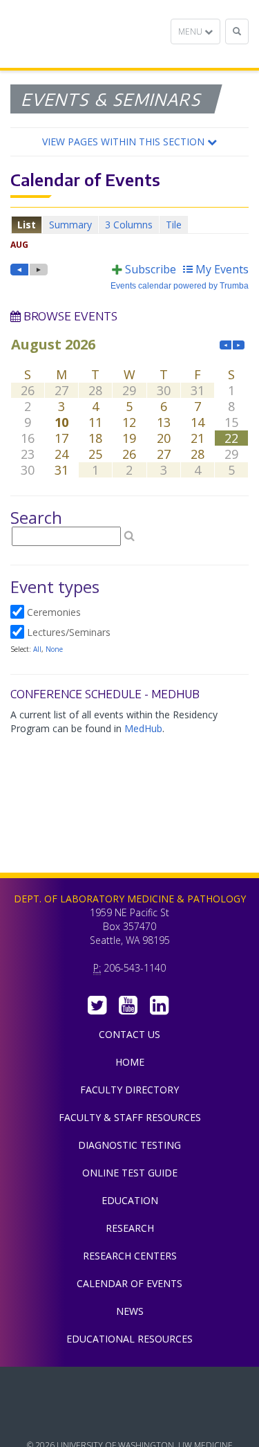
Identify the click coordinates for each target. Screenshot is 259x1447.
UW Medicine (130, 1387)
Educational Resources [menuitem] (129, 1338)
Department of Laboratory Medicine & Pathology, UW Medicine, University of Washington (81, 34)
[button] (129, 142)
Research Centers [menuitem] (130, 1255)
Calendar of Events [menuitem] (129, 1283)
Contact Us (129, 1034)
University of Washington (130, 1418)
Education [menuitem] (130, 1200)
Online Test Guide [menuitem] (130, 1172)
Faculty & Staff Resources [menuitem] (130, 1117)
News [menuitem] (130, 1311)
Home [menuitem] (129, 1061)
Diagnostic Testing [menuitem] (129, 1145)
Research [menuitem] (130, 1228)
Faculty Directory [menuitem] (129, 1089)
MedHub (143, 728)
